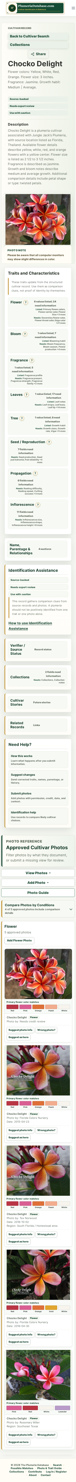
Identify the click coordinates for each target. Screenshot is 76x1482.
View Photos (36, 873)
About (33, 1475)
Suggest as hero (19, 1037)
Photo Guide (38, 893)
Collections (20, 45)
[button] (38, 974)
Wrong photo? (46, 1029)
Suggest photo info (20, 1029)
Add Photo (36, 883)
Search (57, 1464)
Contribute (35, 1471)
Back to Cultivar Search (29, 36)
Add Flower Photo (19, 940)
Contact (46, 1475)
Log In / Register (56, 1471)
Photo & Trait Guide (49, 1468)
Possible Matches (22, 1468)
